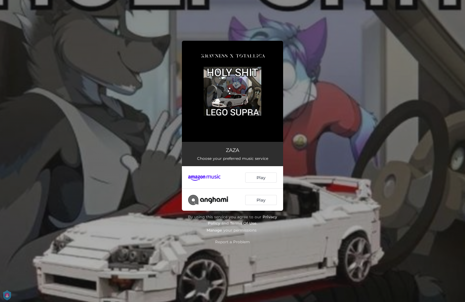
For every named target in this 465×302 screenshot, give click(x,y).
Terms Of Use (243, 223)
